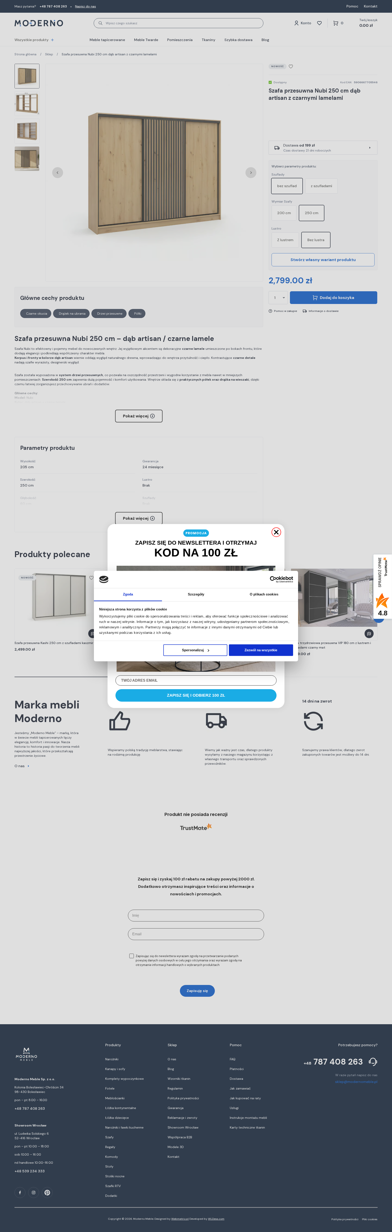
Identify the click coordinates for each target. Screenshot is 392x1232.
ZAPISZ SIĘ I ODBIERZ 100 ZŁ (196, 695)
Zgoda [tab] (128, 594)
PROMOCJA (196, 533)
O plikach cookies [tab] (264, 594)
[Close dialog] (276, 532)
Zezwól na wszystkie (261, 650)
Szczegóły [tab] (196, 594)
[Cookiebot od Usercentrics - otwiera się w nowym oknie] (273, 579)
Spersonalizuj (193, 650)
